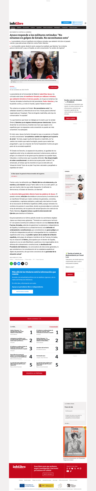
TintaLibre (65, 27)
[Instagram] (80, 468)
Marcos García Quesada (16, 358)
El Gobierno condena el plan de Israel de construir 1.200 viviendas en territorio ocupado (18, 347)
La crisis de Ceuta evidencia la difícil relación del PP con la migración (18, 364)
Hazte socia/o (48, 474)
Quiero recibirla (70, 118)
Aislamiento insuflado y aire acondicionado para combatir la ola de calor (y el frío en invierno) (18, 340)
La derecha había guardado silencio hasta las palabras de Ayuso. (33, 194)
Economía (26, 27)
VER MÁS (82, 352)
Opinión (19, 27)
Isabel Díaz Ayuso (45, 94)
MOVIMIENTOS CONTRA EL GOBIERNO (20, 32)
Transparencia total (77, 24)
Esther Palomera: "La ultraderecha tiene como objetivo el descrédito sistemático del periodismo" (17, 332)
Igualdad (39, 27)
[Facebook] (69, 468)
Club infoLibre (73, 27)
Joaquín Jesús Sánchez (42, 357)
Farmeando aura (40, 355)
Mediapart (57, 27)
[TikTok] (71, 471)
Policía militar (28, 259)
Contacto (21, 480)
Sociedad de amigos (47, 480)
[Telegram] (78, 468)
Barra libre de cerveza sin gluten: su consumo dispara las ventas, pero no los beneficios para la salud (18, 356)
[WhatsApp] (67, 468)
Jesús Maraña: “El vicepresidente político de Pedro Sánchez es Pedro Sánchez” (68, 345)
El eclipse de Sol (69, 193)
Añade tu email (70, 267)
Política (13, 27)
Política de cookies (73, 480)
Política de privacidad (63, 480)
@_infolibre (13, 88)
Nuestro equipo (27, 480)
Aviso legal (55, 480)
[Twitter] (75, 468)
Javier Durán (68, 195)
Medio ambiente (47, 27)
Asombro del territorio (42, 347)
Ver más (67, 423)
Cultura (33, 27)
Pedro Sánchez (48, 101)
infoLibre (12, 86)
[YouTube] (68, 471)
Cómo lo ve (68, 329)
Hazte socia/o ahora (22, 291)
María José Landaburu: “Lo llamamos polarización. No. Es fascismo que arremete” (68, 336)
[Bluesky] (72, 468)
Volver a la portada (34, 373)
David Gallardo (13, 334)
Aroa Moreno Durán (41, 349)
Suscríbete (66, 22)
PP (34, 259)
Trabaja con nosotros (36, 480)
